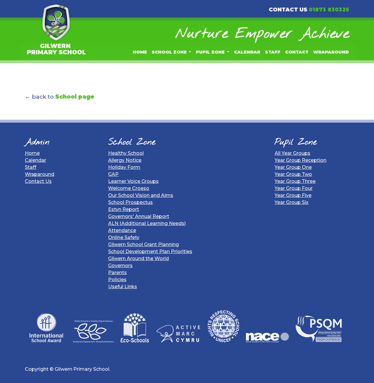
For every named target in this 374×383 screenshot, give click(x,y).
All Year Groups (292, 153)
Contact (297, 52)
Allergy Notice (124, 160)
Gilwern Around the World (138, 258)
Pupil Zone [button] (211, 52)
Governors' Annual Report (138, 216)
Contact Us (38, 181)
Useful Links (122, 286)
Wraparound (331, 52)
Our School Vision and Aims (140, 195)
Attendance (122, 230)
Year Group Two (293, 174)
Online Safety (123, 237)
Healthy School (126, 153)
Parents (117, 272)
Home (140, 52)
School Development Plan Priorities (150, 251)
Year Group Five (293, 195)
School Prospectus (130, 202)
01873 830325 (329, 9)
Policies (117, 279)
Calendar (247, 52)
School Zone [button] (170, 52)
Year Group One (293, 167)
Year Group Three (295, 181)
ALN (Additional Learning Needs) (147, 223)
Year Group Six (292, 202)
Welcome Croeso (128, 188)
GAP (113, 174)
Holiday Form (124, 167)
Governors (120, 265)
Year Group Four (294, 188)
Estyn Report (123, 209)
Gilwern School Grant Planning (143, 244)
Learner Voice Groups (133, 181)
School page (74, 96)
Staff (272, 52)
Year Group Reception (300, 160)
